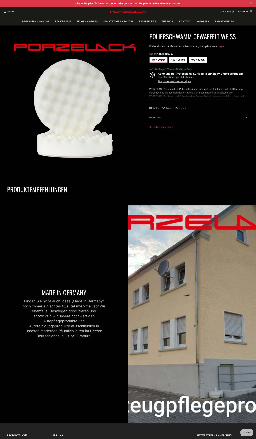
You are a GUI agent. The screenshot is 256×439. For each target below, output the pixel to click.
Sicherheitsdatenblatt (161, 126)
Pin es (152, 101)
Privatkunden (224, 21)
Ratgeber (202, 21)
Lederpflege (147, 21)
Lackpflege (63, 21)
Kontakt (185, 21)
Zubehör (167, 21)
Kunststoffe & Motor (118, 21)
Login (220, 46)
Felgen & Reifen (87, 21)
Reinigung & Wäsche (35, 21)
